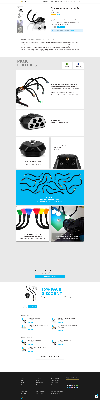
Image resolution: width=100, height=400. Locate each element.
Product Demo (39, 384)
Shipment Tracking (55, 378)
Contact (22, 384)
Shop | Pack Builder (40, 389)
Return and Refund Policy (56, 386)
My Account (23, 393)
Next (48, 19)
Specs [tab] (53, 39)
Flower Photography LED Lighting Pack (34, 318)
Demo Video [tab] (38, 39)
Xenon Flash (38, 378)
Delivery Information (55, 380)
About (22, 378)
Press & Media (24, 389)
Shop (22, 376)
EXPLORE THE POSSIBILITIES (50, 276)
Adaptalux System (39, 373)
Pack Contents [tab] (31, 39)
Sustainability (24, 386)
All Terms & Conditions (55, 393)
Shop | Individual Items (40, 393)
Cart (75, 1)
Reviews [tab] (47, 39)
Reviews (58, 14)
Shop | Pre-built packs (40, 391)
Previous (25, 19)
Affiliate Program (24, 391)
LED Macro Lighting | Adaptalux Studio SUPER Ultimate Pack (38, 325)
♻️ (67, 64)
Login (79, 1)
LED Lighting (38, 376)
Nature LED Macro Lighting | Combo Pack (35, 340)
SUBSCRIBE (69, 380)
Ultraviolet (38, 380)
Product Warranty (54, 384)
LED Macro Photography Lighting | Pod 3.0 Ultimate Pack (37, 347)
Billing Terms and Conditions (57, 391)
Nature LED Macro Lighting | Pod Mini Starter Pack (66, 318)
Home (22, 373)
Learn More (72, 30)
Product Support (54, 382)
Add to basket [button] (30, 322)
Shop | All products (40, 386)
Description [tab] (23, 39)
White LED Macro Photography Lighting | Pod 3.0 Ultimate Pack (67, 326)
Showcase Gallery (39, 382)
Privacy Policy (54, 389)
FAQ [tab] (43, 39)
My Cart (52, 376)
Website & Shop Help (55, 373)
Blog (22, 380)
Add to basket (61, 26)
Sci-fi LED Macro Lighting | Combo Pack (64, 340)
